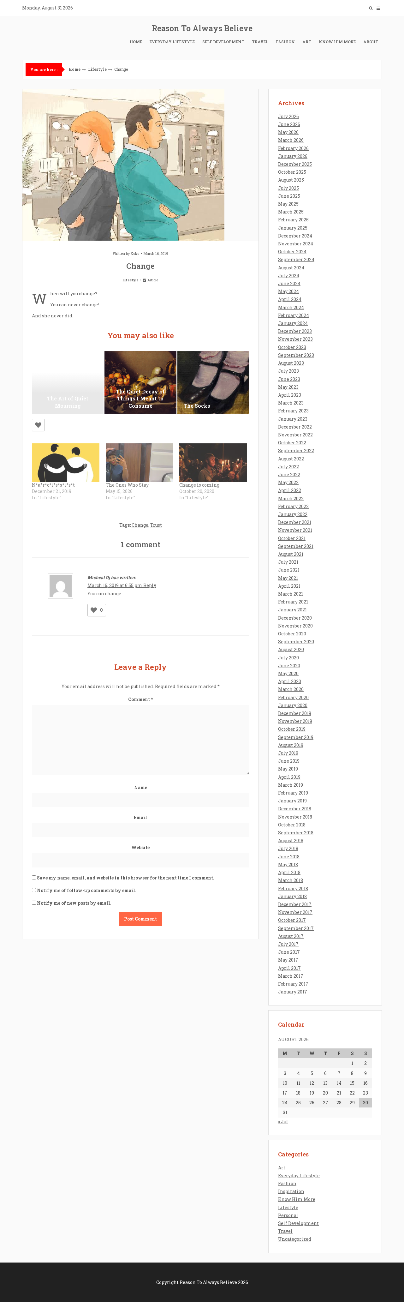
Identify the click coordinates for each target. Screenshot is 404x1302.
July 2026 (288, 116)
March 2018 (290, 880)
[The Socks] (213, 382)
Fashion (285, 41)
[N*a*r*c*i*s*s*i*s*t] (65, 462)
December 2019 (294, 713)
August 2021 (290, 554)
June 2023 (289, 379)
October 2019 (292, 729)
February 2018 (293, 888)
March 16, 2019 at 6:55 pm (115, 585)
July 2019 (288, 753)
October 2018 (292, 825)
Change (140, 525)
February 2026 (293, 148)
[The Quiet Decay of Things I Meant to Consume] (140, 382)
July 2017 (288, 944)
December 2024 (295, 236)
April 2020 (289, 681)
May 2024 (288, 291)
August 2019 (290, 745)
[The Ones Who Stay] (139, 462)
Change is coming (199, 485)
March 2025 (291, 212)
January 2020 (292, 705)
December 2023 (295, 331)
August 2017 (291, 936)
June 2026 (289, 124)
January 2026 (292, 156)
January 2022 (292, 514)
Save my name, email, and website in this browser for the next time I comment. (125, 878)
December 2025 (295, 164)
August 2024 (291, 268)
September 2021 (295, 546)
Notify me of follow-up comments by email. (86, 890)
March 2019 (290, 785)
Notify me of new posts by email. (74, 903)
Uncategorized (294, 1239)
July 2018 (288, 848)
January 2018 (292, 896)
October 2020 (292, 634)
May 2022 (288, 482)
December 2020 (295, 618)
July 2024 (288, 276)
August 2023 (291, 363)
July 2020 (288, 658)
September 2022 (296, 450)
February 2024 (293, 315)
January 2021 (292, 610)
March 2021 (290, 594)
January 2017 (292, 992)
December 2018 (294, 809)
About (370, 41)
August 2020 (291, 649)
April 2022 (289, 490)
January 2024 (293, 323)
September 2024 (296, 259)
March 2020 (291, 689)
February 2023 (293, 411)
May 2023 (288, 387)
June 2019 (289, 761)
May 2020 (288, 673)
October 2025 (292, 172)
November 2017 (295, 912)
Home (136, 41)
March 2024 (291, 307)
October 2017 (292, 920)
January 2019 (292, 801)
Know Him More (337, 41)
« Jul (283, 1122)
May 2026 (288, 132)
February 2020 (293, 697)
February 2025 (293, 220)
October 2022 (292, 443)
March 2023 (291, 403)
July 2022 (288, 467)
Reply (149, 585)
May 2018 (288, 864)
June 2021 (289, 570)
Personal (288, 1215)
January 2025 (292, 228)
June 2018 (289, 857)
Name (140, 787)
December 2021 (294, 522)
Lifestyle (97, 69)
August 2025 (291, 180)
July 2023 (288, 371)
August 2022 (291, 459)
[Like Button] (38, 425)
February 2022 (293, 506)
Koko (135, 253)
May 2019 (288, 769)
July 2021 (288, 562)
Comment (140, 699)
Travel (260, 41)
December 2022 (295, 427)
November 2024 (295, 244)
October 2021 (292, 538)
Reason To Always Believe (202, 28)
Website (140, 847)
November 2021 (295, 530)
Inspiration (291, 1191)
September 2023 (296, 355)
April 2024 (289, 299)
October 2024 (292, 252)
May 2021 (288, 578)
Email (140, 817)
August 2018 (290, 840)
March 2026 (291, 140)
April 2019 (289, 777)
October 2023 (292, 347)
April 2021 (289, 586)
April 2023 (289, 395)
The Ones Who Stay (127, 485)
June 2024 (289, 283)
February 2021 (293, 602)
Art (306, 41)
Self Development (223, 41)
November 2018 (295, 817)
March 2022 (291, 498)
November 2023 (295, 339)
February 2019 (293, 793)
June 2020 (289, 666)
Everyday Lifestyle (172, 41)
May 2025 (288, 204)
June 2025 (289, 196)
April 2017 (289, 968)
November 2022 (295, 435)
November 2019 (295, 721)
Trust (156, 525)
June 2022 (289, 474)
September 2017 (296, 928)
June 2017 (289, 952)
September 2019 (295, 737)
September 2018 (295, 833)
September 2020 (296, 642)
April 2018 (289, 872)
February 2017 (293, 984)
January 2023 (292, 419)
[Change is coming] (213, 462)
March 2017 (290, 976)
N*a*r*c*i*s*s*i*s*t (53, 485)
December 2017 (295, 904)
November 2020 (295, 626)
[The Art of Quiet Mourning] (68, 382)
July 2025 (288, 188)
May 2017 (288, 960)
